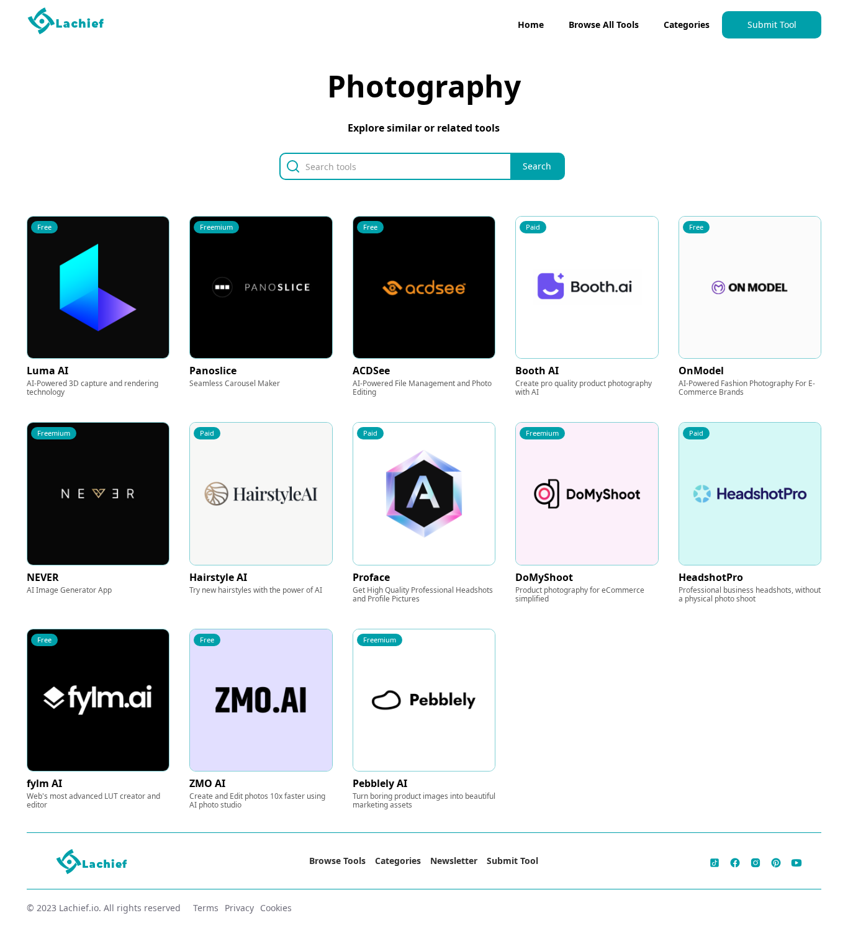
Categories (687, 24)
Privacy (239, 908)
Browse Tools (337, 860)
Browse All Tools (604, 24)
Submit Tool (771, 24)
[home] (66, 23)
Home (531, 24)
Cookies (276, 908)
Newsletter (453, 860)
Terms (206, 908)
